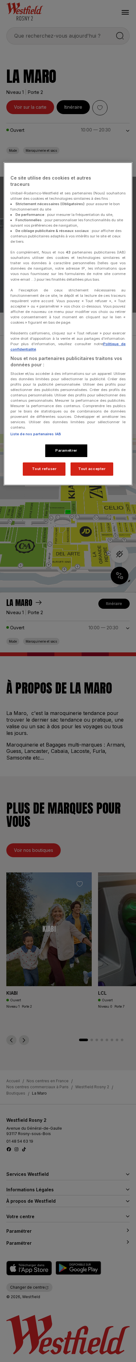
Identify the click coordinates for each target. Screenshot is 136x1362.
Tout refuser (44, 469)
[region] (68, 324)
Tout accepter (91, 469)
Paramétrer (66, 450)
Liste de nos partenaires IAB (35, 434)
